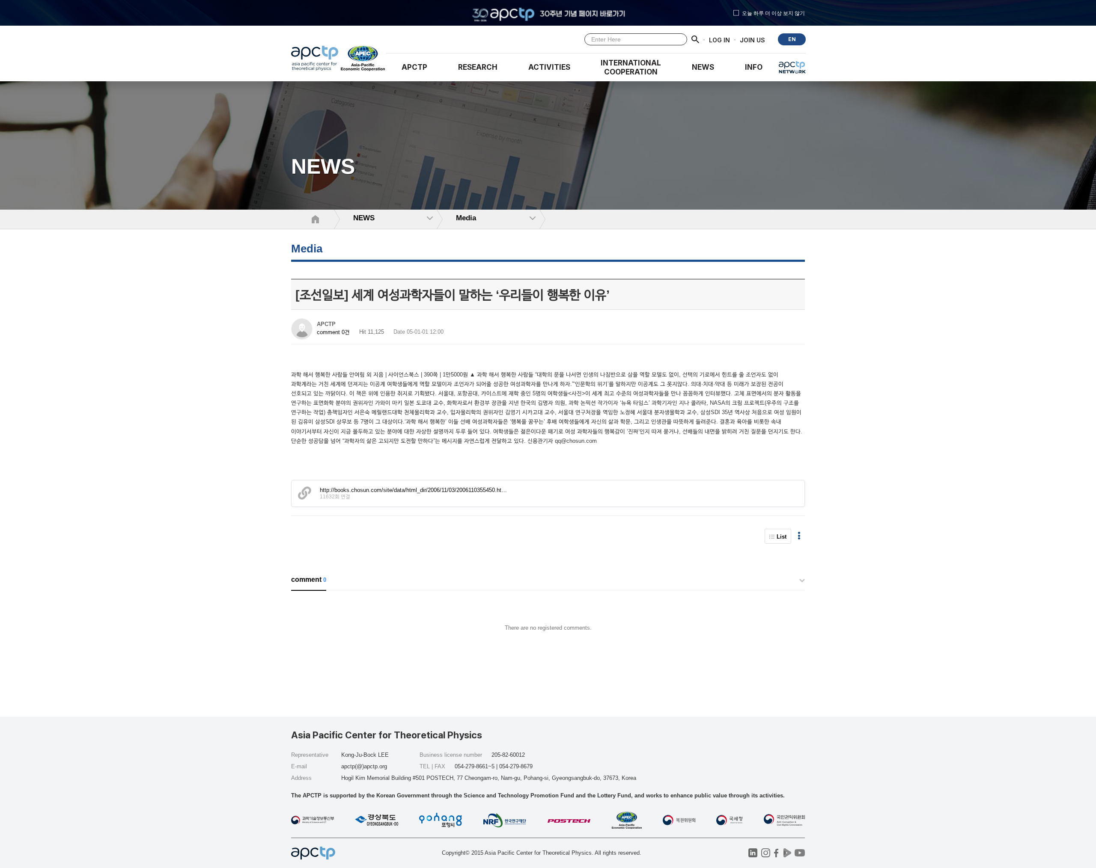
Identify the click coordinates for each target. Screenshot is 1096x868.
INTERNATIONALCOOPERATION (631, 67)
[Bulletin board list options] (799, 536)
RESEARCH (477, 67)
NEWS (703, 67)
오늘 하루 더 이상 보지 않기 (773, 13)
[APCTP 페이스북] (776, 852)
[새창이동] (363, 60)
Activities (549, 67)
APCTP (414, 67)
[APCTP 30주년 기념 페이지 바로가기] (548, 13)
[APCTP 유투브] (799, 852)
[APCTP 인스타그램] (765, 852)
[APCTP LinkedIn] (753, 852)
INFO (753, 67)
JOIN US (752, 39)
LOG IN (719, 39)
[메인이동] (314, 60)
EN (792, 39)
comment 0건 (333, 332)
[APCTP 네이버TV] (787, 852)
